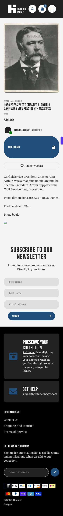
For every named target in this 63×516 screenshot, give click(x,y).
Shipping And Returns (18, 426)
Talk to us (29, 352)
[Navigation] (52, 9)
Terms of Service (15, 431)
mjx (6, 113)
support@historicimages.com (40, 394)
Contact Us (11, 420)
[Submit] (55, 472)
